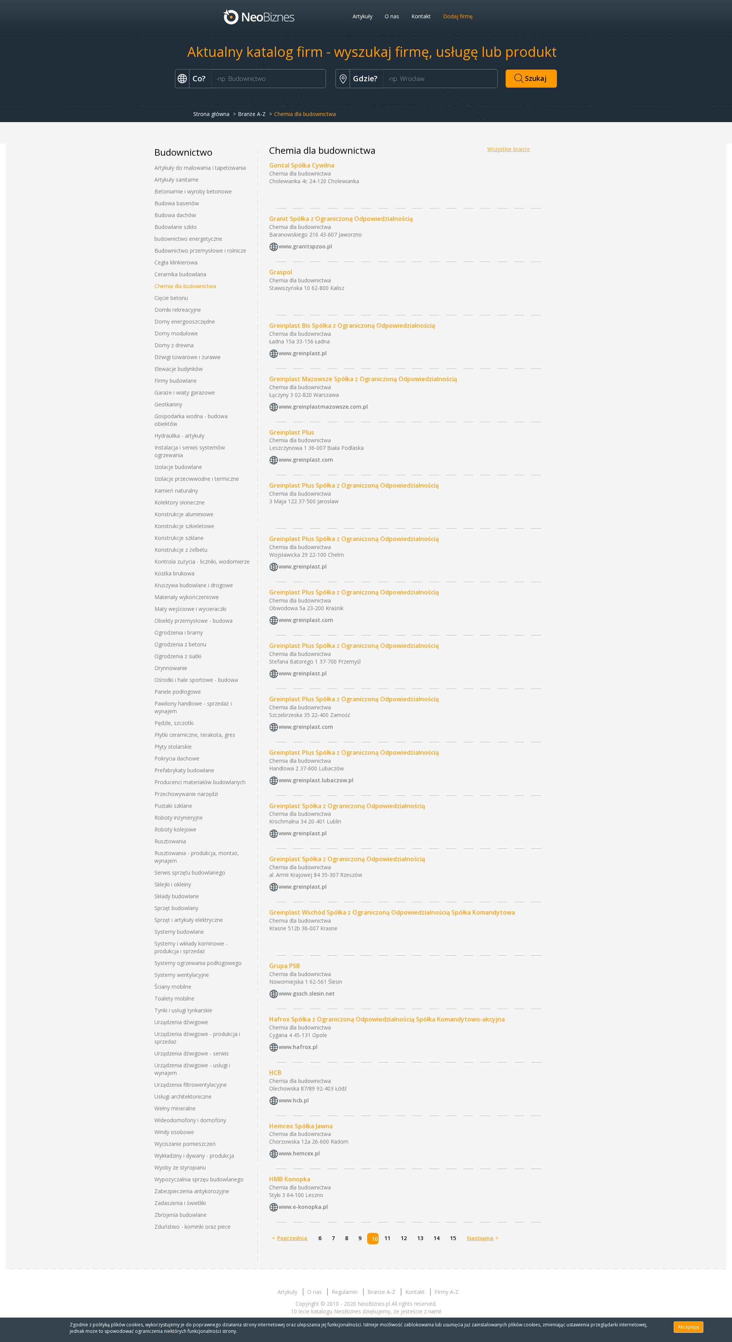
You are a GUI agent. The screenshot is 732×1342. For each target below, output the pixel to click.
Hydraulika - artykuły (179, 435)
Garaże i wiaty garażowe (184, 392)
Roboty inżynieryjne (178, 817)
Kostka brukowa (174, 573)
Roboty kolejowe (175, 829)
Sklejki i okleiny (172, 884)
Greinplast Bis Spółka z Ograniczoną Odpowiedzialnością (352, 325)
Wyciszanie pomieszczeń (185, 1143)
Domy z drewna (174, 345)
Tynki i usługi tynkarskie (183, 1010)
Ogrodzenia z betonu (180, 644)
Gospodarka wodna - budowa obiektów (191, 419)
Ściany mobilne (172, 986)
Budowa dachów (175, 215)
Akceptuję (688, 1327)
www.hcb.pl (294, 1100)
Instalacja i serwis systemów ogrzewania (189, 451)
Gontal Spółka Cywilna (301, 165)
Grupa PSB (284, 966)
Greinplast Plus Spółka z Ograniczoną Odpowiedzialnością (354, 485)
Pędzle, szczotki (174, 723)
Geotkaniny (168, 404)
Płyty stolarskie (173, 746)
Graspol (280, 272)
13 (420, 1238)
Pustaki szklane (173, 805)
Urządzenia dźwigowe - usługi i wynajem (192, 1069)
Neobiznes (259, 16)
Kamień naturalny (176, 490)
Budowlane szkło (175, 226)
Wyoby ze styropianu (180, 1167)
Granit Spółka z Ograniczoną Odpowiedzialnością (341, 218)
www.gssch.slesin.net (307, 993)
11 (387, 1238)
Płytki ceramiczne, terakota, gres (194, 734)
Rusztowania (170, 841)
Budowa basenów (176, 203)
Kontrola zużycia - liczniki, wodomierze (202, 561)
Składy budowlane (176, 896)
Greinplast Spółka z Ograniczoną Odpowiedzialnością (347, 806)
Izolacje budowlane (178, 466)
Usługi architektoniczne (183, 1096)
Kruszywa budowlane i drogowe (193, 585)
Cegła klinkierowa (175, 262)
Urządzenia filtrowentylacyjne (190, 1084)
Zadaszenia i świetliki (180, 1203)
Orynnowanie (170, 668)
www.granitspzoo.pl (305, 246)
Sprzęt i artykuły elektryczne (188, 919)
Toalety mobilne (174, 998)
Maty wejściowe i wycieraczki (190, 608)
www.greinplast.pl (303, 353)
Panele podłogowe (177, 691)
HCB (275, 1072)
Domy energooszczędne (184, 321)
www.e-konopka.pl (303, 1207)
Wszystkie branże (508, 149)
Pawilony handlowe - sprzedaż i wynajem (193, 707)
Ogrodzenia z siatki (177, 656)
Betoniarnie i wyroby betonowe (193, 191)
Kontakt (421, 16)
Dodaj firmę (458, 16)
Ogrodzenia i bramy (178, 632)
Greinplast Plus (291, 432)
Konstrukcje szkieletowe (184, 526)
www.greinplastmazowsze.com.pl (323, 406)
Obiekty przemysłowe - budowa (193, 620)
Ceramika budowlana (180, 274)
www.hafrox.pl (298, 1046)
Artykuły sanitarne (176, 179)
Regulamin (345, 1291)
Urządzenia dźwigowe (181, 1022)
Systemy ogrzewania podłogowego (198, 963)
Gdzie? (365, 78)
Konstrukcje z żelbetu (180, 549)
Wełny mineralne (175, 1108)
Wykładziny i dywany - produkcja (194, 1155)
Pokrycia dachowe (176, 758)
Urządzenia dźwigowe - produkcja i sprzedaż (197, 1037)
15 (453, 1238)
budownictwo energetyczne (188, 238)
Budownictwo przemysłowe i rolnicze (200, 250)
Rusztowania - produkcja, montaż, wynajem (196, 856)
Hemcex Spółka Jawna (301, 1126)
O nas (392, 16)
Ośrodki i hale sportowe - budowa (196, 679)
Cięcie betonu (171, 297)
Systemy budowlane (179, 931)
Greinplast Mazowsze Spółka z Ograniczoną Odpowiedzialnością (363, 379)
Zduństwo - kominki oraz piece (192, 1226)
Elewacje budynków (178, 368)
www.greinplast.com (306, 460)
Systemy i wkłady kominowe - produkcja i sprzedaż (191, 947)
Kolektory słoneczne (179, 502)
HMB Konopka (289, 1179)
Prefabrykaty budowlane (184, 770)
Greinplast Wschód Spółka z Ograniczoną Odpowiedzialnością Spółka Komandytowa (392, 912)
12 (404, 1238)
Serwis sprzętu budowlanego (189, 872)
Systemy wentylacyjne (181, 974)
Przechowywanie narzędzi (186, 793)
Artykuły (362, 16)
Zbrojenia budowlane (180, 1214)
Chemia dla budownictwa (185, 286)
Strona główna (211, 114)
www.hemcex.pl (299, 1153)
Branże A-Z (252, 114)
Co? (199, 78)
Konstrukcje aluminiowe (184, 514)
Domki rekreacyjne (177, 309)
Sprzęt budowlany (176, 908)
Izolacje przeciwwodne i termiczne (196, 478)
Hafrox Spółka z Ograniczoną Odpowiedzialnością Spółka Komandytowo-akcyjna (387, 1019)
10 (375, 1238)
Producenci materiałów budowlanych (200, 782)
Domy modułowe (176, 333)
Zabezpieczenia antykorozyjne (191, 1191)
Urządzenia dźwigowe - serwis (191, 1053)
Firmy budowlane (175, 380)
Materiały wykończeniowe (186, 597)
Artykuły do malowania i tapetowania (200, 167)
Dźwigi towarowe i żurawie (187, 357)
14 (436, 1238)
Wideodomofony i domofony (190, 1120)
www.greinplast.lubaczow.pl (316, 780)
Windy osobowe (174, 1132)
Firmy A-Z (447, 1291)
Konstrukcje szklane (179, 537)
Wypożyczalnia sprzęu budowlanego (199, 1179)
